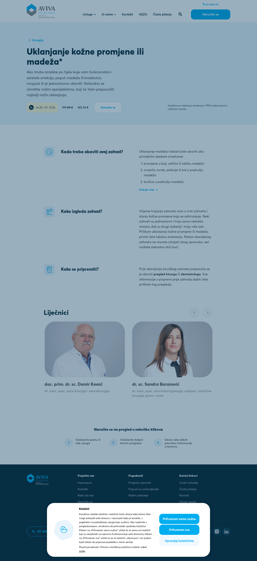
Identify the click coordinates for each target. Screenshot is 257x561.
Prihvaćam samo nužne (179, 519)
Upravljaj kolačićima (179, 541)
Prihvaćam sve (179, 530)
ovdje (82, 551)
